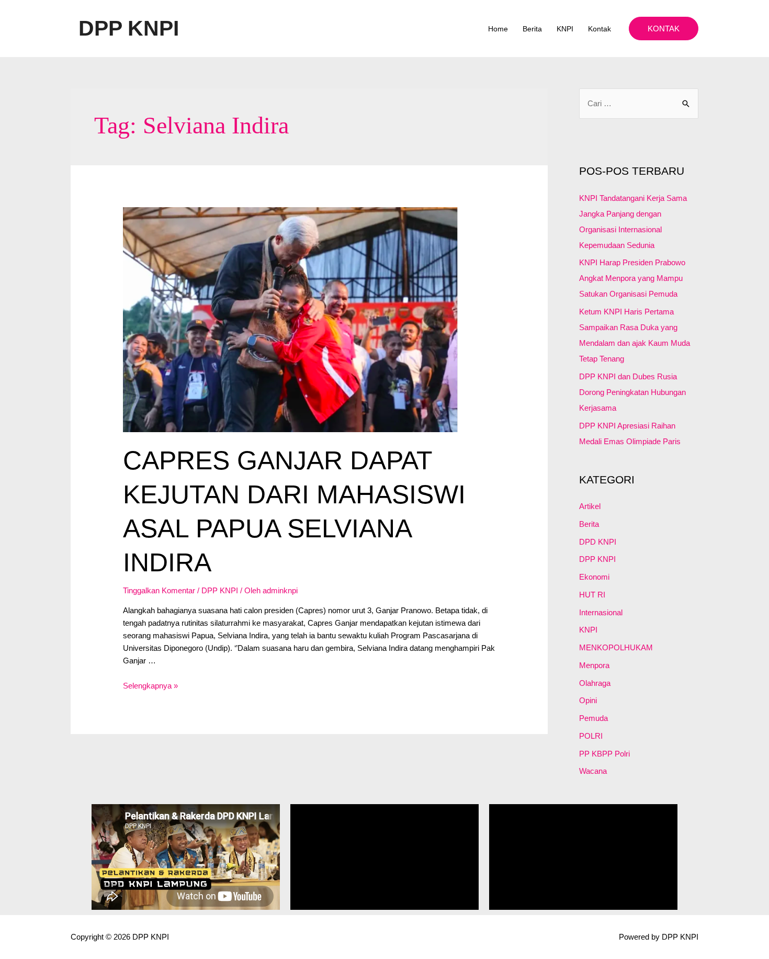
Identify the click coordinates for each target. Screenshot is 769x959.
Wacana (593, 770)
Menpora (594, 665)
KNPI (565, 29)
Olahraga (594, 683)
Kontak (599, 29)
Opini (588, 700)
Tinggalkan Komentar (159, 590)
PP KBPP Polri (604, 753)
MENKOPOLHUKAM (616, 647)
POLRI (591, 735)
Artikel (590, 506)
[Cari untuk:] (638, 103)
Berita (532, 29)
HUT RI (592, 594)
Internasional (601, 612)
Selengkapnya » (150, 685)
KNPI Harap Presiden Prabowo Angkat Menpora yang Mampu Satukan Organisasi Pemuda (632, 278)
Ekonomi (594, 576)
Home (498, 29)
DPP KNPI (128, 28)
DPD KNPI (597, 541)
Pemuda (593, 718)
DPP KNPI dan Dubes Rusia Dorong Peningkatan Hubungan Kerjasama (632, 392)
